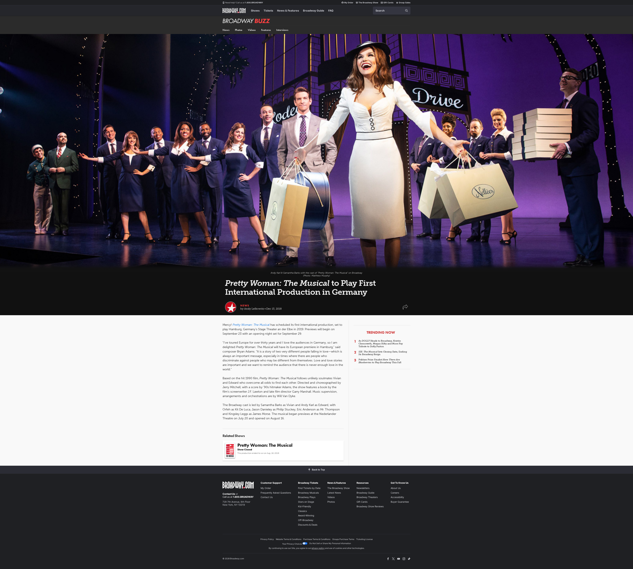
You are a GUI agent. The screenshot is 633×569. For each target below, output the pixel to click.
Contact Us (229, 493)
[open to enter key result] (406, 11)
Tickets (268, 10)
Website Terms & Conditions (288, 539)
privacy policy (318, 548)
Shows (255, 10)
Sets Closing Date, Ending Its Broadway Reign (383, 353)
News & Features (288, 10)
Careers (395, 492)
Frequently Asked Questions (276, 492)
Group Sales (404, 2)
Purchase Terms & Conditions (316, 539)
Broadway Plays (306, 497)
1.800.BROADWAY (244, 2)
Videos (252, 30)
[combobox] (391, 11)
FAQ (330, 10)
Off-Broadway (305, 520)
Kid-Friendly (304, 506)
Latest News (334, 492)
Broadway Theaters (367, 497)
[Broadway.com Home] (234, 10)
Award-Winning (306, 515)
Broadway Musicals (308, 492)
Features (266, 30)
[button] (405, 308)
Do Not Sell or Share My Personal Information (330, 543)
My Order (348, 2)
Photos (238, 30)
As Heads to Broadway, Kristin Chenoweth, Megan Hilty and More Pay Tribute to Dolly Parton (381, 343)
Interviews (282, 30)
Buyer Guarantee (400, 501)
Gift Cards (388, 2)
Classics (302, 511)
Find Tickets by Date (309, 488)
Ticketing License (364, 539)
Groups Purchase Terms (343, 539)
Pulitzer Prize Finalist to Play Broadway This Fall (380, 361)
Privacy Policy (267, 539)
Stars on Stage (306, 501)
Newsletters (363, 488)
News (226, 30)
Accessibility (397, 497)
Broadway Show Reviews (370, 506)
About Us (396, 488)
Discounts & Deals (307, 524)
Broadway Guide (313, 10)
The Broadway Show (368, 2)
